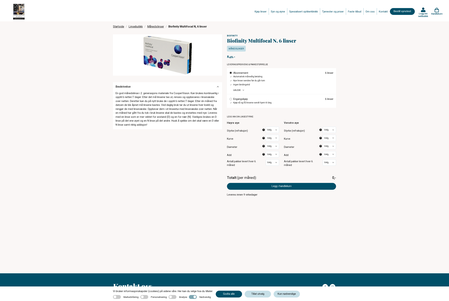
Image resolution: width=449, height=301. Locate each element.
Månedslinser (155, 26)
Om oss (370, 11)
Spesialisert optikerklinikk (303, 11)
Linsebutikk (136, 26)
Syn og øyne (278, 11)
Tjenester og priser (333, 11)
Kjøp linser (261, 11)
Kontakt (383, 11)
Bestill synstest (402, 11)
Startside (118, 26)
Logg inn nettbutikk (423, 14)
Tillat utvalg (257, 293)
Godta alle (229, 293)
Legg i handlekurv (281, 186)
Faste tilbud (354, 11)
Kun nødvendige (287, 293)
